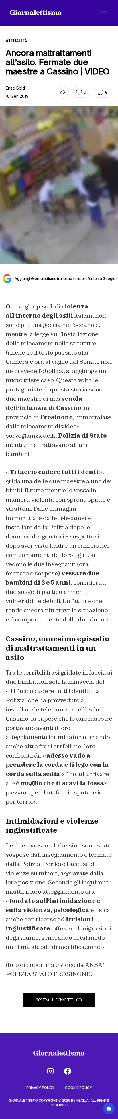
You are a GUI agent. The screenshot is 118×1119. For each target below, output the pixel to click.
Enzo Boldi (16, 88)
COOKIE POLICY (78, 1088)
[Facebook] (67, 1071)
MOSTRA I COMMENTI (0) (59, 1000)
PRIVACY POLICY (40, 1088)
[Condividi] (63, 92)
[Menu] (103, 13)
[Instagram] (50, 1071)
